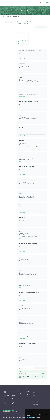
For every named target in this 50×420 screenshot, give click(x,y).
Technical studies (28, 391)
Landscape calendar (16, 16)
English (47, 2)
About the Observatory (35, 387)
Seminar (38, 376)
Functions (34, 392)
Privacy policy (5, 417)
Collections (27, 388)
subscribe (27, 25)
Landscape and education (7, 26)
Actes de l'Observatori (22, 375)
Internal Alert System (23, 417)
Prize (32, 376)
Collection (19, 390)
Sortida (42, 376)
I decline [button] (31, 417)
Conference (28, 375)
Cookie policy (10, 417)
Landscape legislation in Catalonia (5, 403)
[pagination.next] (22, 368)
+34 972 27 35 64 (15, 415)
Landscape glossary (13, 407)
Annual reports (35, 401)
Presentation (28, 376)
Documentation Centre (20, 387)
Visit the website (22, 58)
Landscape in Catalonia (5, 387)
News (34, 395)
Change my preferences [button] (37, 417)
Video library (20, 393)
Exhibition (20, 376)
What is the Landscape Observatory (35, 390)
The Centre (20, 389)
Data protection (35, 404)
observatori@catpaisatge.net (22, 415)
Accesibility (14, 417)
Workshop (20, 377)
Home (4, 16)
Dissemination (39, 375)
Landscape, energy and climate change (8, 33)
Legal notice (18, 417)
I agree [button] (28, 417)
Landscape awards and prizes (8, 40)
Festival (24, 376)
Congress (32, 375)
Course (35, 375)
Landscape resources (9, 16)
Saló (35, 376)
